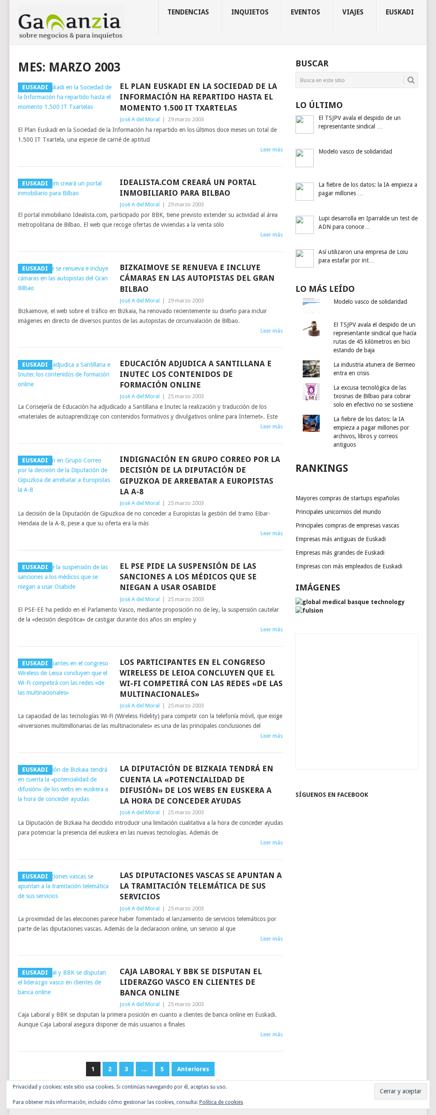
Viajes (353, 12)
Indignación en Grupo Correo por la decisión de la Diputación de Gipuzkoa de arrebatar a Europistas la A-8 (200, 475)
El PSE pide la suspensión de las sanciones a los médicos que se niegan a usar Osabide (188, 577)
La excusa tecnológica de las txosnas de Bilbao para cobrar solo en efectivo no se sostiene (373, 396)
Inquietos (250, 12)
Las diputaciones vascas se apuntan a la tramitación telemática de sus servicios (201, 886)
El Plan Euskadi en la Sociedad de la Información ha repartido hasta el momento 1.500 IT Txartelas (198, 97)
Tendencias (188, 12)
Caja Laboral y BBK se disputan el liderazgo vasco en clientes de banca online (191, 982)
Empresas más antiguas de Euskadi (340, 539)
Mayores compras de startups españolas (347, 498)
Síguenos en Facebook (331, 794)
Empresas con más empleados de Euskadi (348, 566)
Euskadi (400, 12)
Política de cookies (221, 1102)
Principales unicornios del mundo (338, 511)
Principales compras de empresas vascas (347, 525)
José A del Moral (140, 119)
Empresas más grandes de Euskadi (339, 552)
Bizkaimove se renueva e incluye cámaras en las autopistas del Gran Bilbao (197, 278)
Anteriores (193, 1069)
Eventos (305, 12)
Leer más (272, 149)
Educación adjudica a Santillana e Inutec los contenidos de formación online (196, 374)
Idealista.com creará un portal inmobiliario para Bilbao (188, 187)
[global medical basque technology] (350, 602)
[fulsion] (309, 610)
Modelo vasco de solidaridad (370, 301)
